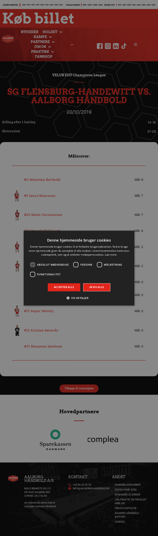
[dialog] (79, 267)
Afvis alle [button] (96, 287)
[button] (79, 297)
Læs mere (111, 254)
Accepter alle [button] (64, 287)
